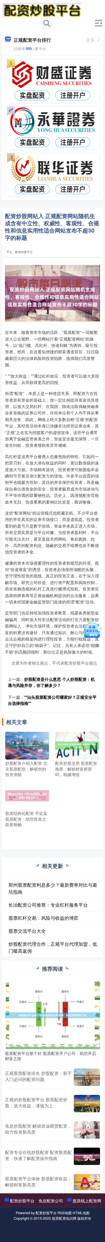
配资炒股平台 (22, 1200)
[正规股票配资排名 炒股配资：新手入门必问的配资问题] (87, 1077)
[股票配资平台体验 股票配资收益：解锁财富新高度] (87, 1182)
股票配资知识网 (64, 1218)
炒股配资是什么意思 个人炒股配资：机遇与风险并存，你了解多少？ (51, 682)
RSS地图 (64, 1212)
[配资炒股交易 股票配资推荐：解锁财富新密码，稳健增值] (77, 745)
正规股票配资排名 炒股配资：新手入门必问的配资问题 (38, 1076)
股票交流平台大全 (27, 931)
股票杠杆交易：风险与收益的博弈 (43, 917)
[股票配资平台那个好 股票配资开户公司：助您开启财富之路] (52, 1014)
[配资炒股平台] (42, 9)
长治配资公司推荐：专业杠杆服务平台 (48, 904)
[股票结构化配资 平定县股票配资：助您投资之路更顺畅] (27, 795)
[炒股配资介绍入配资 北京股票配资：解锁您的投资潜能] (27, 745)
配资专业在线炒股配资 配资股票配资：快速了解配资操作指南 (38, 1155)
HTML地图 (81, 1212)
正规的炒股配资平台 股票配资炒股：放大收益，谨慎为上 (36, 1102)
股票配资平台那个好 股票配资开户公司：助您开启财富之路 (50, 1055)
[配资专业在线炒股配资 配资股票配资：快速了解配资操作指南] (87, 1156)
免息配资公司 (50, 1200)
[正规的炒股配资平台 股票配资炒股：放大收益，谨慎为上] (87, 1103)
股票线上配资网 (87, 1200)
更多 (90, 39)
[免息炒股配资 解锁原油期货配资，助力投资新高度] (87, 1130)
